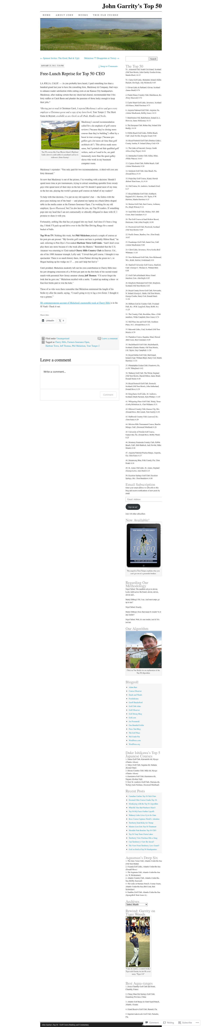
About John (65, 15)
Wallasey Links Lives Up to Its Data (142, 815)
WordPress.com (135, 740)
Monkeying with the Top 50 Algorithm (143, 803)
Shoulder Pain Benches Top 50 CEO (142, 830)
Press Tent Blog (135, 729)
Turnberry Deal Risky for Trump (141, 822)
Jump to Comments (108, 66)
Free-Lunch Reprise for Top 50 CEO (72, 73)
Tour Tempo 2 (93, 345)
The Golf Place (134, 732)
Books (83, 15)
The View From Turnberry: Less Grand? (144, 845)
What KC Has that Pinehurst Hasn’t (142, 807)
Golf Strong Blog (135, 713)
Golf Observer (134, 710)
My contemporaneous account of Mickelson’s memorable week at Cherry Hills (75, 302)
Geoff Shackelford (136, 702)
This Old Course (105, 15)
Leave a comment (110, 338)
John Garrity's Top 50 (132, 5)
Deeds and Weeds (135, 694)
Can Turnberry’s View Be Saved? (141, 841)
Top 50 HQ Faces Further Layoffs (141, 811)
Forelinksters (134, 698)
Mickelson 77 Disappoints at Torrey (101, 58)
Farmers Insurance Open (78, 341)
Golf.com (132, 717)
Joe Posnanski (134, 721)
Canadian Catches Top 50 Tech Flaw (142, 796)
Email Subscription (140, 484)
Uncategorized (62, 338)
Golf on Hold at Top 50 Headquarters (143, 849)
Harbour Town (52, 345)
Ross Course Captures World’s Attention (144, 819)
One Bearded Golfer (136, 725)
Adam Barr (133, 687)
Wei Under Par (134, 736)
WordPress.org (134, 744)
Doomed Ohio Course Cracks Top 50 (143, 800)
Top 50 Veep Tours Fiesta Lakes (141, 834)
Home (47, 15)
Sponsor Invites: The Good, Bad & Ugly (60, 58)
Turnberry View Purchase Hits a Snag (143, 838)
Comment (108, 394)
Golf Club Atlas (135, 706)
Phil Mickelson (78, 345)
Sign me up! (132, 507)
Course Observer (135, 691)
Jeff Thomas (65, 345)
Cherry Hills (60, 341)
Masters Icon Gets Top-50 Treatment (142, 826)
